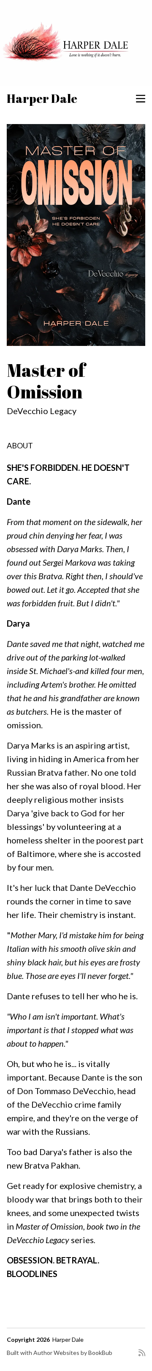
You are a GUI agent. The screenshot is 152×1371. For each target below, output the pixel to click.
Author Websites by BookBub (72, 1352)
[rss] (141, 1356)
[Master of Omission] (76, 235)
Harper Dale (42, 98)
